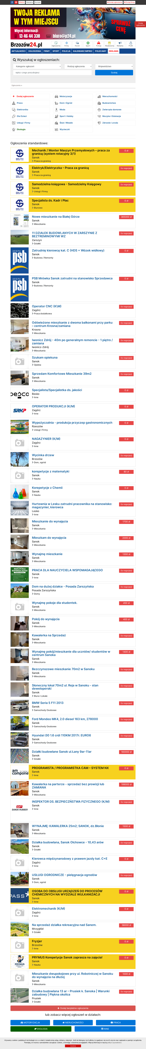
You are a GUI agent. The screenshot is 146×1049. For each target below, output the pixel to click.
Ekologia (20, 129)
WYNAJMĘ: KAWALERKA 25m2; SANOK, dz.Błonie (68, 826)
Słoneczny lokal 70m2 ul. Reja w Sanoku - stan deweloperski (65, 687)
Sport (88, 46)
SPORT (56, 51)
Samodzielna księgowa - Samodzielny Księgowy (66, 184)
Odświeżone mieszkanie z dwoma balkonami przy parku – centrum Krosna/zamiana (72, 324)
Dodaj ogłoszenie (115, 2)
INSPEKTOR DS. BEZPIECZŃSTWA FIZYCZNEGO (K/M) (71, 801)
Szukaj (114, 72)
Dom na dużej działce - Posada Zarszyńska (63, 586)
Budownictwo (109, 103)
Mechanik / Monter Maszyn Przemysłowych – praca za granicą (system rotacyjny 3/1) (71, 152)
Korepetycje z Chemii (47, 487)
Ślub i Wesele (66, 123)
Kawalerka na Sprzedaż (49, 635)
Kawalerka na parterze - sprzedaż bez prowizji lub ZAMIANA (68, 785)
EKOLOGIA (42, 1029)
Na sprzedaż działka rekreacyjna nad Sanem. (64, 925)
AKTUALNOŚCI (19, 51)
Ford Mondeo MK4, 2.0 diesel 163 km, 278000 (65, 719)
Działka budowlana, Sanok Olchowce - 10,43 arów (68, 842)
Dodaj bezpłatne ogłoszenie (74, 1008)
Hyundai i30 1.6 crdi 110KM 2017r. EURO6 (61, 735)
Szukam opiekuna (45, 357)
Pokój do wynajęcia (46, 619)
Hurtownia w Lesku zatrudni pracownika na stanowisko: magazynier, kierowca (72, 505)
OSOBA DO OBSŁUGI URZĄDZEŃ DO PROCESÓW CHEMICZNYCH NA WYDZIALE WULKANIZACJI (67, 892)
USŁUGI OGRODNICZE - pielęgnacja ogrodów (64, 875)
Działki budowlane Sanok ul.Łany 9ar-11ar (61, 751)
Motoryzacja (65, 96)
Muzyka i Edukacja (111, 116)
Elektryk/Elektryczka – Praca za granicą (60, 168)
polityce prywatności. (114, 1042)
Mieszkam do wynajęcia (49, 537)
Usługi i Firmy (23, 123)
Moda (62, 109)
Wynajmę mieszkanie (47, 554)
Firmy (66, 46)
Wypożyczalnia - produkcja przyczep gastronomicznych (72, 422)
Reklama (29, 2)
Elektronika (22, 109)
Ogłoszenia (56, 46)
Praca (19, 103)
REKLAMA (113, 51)
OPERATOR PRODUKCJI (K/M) (53, 406)
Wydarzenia (109, 46)
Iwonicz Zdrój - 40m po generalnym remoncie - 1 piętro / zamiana (72, 341)
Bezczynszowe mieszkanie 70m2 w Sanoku (63, 669)
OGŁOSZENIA (34, 51)
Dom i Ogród (65, 103)
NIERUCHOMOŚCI (74, 1022)
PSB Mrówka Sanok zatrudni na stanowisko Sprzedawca (72, 278)
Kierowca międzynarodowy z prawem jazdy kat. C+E (69, 858)
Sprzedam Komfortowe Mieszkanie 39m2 (61, 373)
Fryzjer (37, 941)
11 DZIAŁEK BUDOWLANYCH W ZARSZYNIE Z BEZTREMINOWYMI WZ (64, 234)
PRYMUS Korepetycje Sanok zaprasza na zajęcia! (67, 957)
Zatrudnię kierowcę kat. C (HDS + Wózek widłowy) (68, 250)
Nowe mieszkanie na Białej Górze (56, 216)
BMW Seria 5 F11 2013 (47, 703)
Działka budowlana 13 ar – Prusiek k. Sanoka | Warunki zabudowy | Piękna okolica (71, 992)
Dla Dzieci (21, 116)
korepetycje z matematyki (50, 471)
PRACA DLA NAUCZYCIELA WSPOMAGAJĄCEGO (67, 570)
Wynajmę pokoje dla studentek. (54, 603)
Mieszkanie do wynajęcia (50, 521)
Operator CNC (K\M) (46, 306)
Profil (131, 46)
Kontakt (38, 2)
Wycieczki (64, 129)
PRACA (21, 2)
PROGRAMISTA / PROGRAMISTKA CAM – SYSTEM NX (70, 768)
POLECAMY (100, 51)
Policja (98, 46)
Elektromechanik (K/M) (48, 908)
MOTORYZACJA (31, 1022)
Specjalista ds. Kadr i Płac (50, 200)
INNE (106, 1029)
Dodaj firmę (130, 2)
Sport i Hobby (66, 116)
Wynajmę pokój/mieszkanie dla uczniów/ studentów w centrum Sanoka (71, 653)
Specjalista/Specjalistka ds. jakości (57, 390)
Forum (77, 46)
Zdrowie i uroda (110, 123)
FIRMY (47, 51)
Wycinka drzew (43, 455)
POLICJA (66, 51)
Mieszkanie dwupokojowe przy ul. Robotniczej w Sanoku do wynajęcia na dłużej (72, 975)
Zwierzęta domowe (111, 109)
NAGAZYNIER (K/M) (46, 439)
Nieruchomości (109, 96)
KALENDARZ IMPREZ (82, 51)
